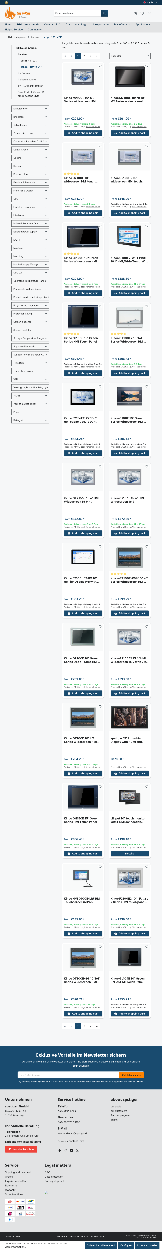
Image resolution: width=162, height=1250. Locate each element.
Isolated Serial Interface (25, 223)
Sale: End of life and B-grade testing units (31, 94)
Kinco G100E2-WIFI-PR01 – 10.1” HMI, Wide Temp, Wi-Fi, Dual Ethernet (129, 259)
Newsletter (11, 1185)
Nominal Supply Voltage (25, 264)
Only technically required (101, 1245)
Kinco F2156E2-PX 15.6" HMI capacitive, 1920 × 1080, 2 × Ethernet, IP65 (80, 420)
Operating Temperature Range (29, 280)
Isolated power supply (25, 231)
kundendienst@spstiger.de (73, 1133)
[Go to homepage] (17, 13)
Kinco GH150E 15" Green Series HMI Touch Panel (81, 820)
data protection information (85, 1081)
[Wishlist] (142, 13)
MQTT (16, 239)
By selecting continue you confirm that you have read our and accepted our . (81, 1081)
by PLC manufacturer (30, 85)
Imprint (114, 1119)
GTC (47, 1172)
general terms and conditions (129, 1081)
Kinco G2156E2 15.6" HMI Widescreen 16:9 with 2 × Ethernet (128, 660)
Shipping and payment (18, 1172)
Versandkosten (93, 126)
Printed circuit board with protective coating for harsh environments (31, 297)
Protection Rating (22, 313)
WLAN (16, 395)
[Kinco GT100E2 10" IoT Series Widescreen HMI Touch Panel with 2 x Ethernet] (129, 317)
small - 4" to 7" (30, 60)
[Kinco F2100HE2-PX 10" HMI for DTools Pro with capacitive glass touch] (83, 557)
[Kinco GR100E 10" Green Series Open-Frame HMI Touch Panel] (83, 637)
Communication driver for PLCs (29, 141)
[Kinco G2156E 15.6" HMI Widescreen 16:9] (129, 477)
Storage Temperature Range (28, 338)
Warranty (10, 1189)
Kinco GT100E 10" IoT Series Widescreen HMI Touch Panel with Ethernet (82, 740)
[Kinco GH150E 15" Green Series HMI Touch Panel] (83, 797)
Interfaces (18, 215)
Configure (126, 1245)
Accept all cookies (147, 1245)
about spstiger (124, 1099)
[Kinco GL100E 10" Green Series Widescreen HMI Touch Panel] (83, 237)
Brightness (19, 116)
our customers (119, 1110)
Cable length (20, 125)
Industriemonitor (27, 79)
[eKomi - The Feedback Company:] (6, 2)
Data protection (54, 1176)
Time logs (18, 362)
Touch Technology (23, 371)
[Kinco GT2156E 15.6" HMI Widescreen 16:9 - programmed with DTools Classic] (83, 477)
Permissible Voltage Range (27, 289)
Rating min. (19, 420)
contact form (76, 1141)
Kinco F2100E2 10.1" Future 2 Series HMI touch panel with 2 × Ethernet (129, 900)
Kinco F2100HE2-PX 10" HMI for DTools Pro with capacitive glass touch (80, 580)
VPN (15, 379)
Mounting (18, 256)
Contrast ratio (20, 149)
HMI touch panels (26, 48)
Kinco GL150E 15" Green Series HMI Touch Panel (81, 339)
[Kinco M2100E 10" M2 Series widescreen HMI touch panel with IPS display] (83, 77)
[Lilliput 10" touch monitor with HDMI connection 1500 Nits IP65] (129, 797)
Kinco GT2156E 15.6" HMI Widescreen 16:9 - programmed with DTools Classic (82, 499)
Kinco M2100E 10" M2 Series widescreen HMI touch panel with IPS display (80, 99)
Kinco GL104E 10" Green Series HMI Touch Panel (128, 980)
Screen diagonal (22, 321)
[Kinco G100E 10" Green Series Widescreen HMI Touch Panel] (129, 397)
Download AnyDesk (23, 1149)
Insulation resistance (24, 207)
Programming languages (26, 305)
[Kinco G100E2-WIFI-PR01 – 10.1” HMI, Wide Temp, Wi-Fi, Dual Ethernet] (129, 237)
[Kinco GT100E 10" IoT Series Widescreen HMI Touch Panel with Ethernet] (83, 717)
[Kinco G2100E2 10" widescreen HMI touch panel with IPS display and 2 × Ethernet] (129, 157)
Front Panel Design (23, 190)
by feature (24, 73)
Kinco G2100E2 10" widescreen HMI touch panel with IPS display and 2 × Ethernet (129, 179)
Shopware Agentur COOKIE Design (146, 1236)
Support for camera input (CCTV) (30, 354)
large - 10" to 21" (31, 66)
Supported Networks (24, 346)
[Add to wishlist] (100, 66)
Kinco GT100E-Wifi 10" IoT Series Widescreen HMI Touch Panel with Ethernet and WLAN (129, 580)
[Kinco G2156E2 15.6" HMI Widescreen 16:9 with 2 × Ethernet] (129, 637)
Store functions (14, 1194)
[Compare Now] (135, 13)
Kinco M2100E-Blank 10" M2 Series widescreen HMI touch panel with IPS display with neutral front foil (129, 99)
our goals (116, 1106)
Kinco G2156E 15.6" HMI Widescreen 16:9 (127, 499)
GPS (15, 198)
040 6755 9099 (67, 1111)
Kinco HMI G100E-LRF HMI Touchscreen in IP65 (82, 900)
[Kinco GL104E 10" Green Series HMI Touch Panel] (129, 957)
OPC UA (17, 272)
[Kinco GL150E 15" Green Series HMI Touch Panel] (83, 317)
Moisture (18, 248)
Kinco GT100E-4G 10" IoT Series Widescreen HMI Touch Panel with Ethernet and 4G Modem (82, 980)
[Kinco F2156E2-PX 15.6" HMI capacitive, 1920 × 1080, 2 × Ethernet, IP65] (83, 397)
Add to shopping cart (85, 133)
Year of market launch (24, 403)
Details (129, 853)
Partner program (120, 1115)
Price (16, 412)
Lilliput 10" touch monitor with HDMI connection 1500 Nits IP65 (128, 820)
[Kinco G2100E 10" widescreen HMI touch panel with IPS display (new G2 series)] (83, 157)
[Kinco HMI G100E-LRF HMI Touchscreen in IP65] (83, 877)
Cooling (17, 157)
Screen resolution (22, 330)
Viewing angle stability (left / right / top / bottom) (31, 387)
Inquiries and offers (16, 1181)
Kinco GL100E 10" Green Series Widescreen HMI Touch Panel (81, 259)
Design (17, 166)
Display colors (20, 174)
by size (22, 54)
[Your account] (149, 13)
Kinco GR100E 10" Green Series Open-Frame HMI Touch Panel (81, 660)
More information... (15, 1246)
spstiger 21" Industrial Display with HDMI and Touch (126, 740)
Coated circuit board (24, 133)
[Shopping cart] (155, 12)
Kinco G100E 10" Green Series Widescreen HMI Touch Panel (127, 420)
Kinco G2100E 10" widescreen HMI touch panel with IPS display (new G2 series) (79, 179)
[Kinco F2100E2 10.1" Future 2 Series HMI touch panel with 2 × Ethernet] (129, 877)
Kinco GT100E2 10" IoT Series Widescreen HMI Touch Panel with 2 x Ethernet (127, 339)
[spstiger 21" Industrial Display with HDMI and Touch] (129, 717)
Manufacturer (20, 108)
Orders (9, 1176)
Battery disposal (54, 1181)
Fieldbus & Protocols (24, 182)
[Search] (104, 13)
